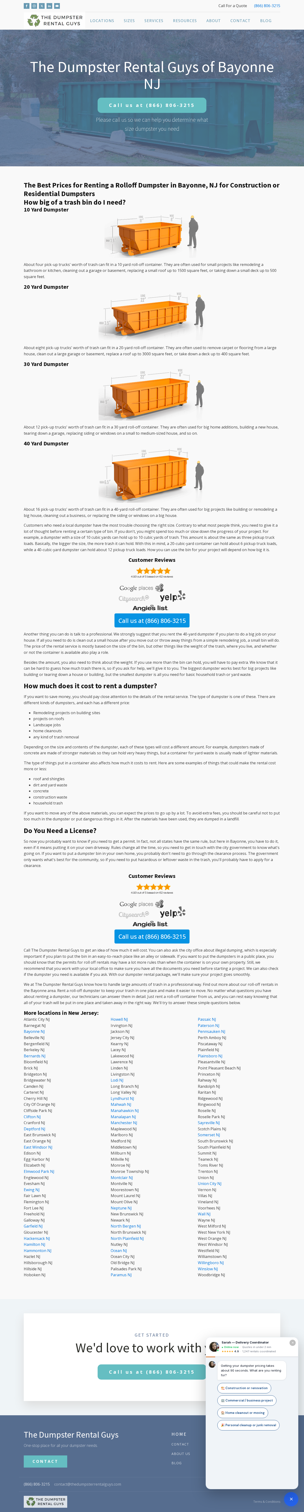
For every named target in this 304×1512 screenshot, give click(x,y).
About (213, 20)
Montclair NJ (122, 1177)
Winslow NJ (208, 1268)
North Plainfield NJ (127, 1238)
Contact (240, 20)
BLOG (176, 1463)
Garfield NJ (33, 1226)
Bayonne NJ (34, 1031)
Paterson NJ (208, 1025)
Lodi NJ (117, 1080)
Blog (266, 20)
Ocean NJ (119, 1250)
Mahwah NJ (121, 1104)
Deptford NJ (34, 1129)
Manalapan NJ (123, 1116)
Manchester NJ (124, 1122)
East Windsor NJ (38, 1147)
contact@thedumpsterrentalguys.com (87, 1484)
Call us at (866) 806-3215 (152, 620)
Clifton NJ (32, 1116)
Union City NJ (210, 1183)
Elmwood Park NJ (39, 1171)
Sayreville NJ (209, 1122)
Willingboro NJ (211, 1262)
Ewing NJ (32, 1189)
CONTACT (45, 1461)
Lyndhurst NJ (122, 1098)
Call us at (152, 105)
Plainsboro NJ (210, 1056)
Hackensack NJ (37, 1238)
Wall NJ (204, 1214)
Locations (102, 20)
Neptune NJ (121, 1208)
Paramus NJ (121, 1274)
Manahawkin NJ (125, 1110)
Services (153, 20)
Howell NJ (119, 1019)
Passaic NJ (207, 1019)
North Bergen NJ (126, 1226)
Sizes (129, 20)
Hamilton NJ (34, 1244)
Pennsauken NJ (211, 1031)
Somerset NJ (209, 1134)
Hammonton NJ (38, 1250)
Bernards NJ (35, 1056)
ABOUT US (180, 1453)
